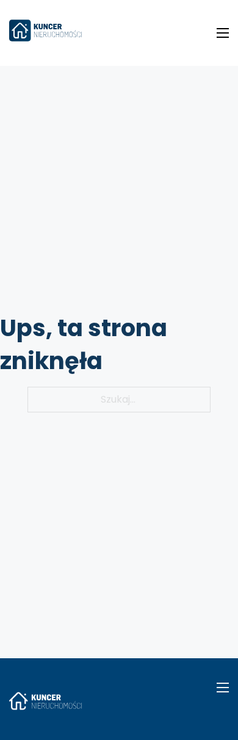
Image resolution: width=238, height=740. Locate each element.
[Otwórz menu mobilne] (223, 33)
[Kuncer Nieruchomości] (45, 33)
